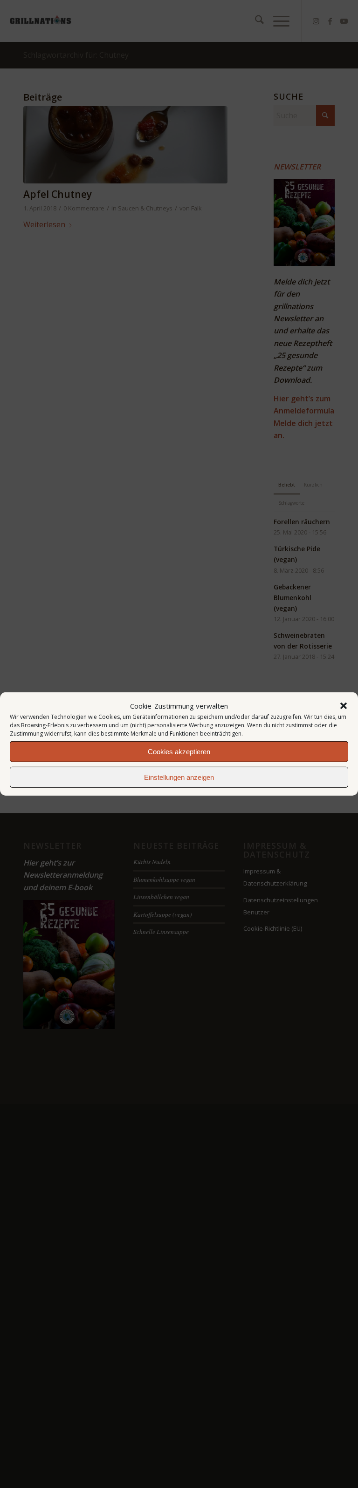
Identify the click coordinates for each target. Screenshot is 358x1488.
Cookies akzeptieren (179, 752)
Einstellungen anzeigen (179, 777)
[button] (343, 705)
